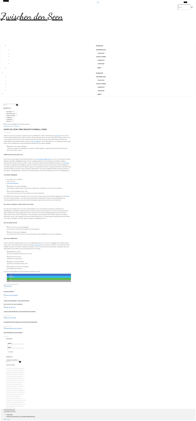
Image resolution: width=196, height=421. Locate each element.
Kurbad (9, 388)
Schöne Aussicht (20, 400)
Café (8, 284)
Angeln (9, 368)
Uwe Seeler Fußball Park (43, 159)
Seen (67, 196)
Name (10, 343)
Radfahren (17, 396)
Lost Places (16, 390)
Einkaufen (12, 376)
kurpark (15, 388)
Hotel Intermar (38, 245)
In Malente (99, 45)
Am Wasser (101, 63)
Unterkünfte (57, 135)
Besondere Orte (101, 49)
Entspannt (19, 376)
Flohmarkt (14, 378)
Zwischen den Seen (32, 16)
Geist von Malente (36, 141)
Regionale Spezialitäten (13, 398)
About (99, 67)
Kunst (22, 386)
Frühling (13, 380)
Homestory (10, 384)
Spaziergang (19, 401)
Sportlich (16, 284)
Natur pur (101, 53)
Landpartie (101, 60)
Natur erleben (13, 394)
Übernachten (10, 407)
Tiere (8, 405)
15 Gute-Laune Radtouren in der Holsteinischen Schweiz (20, 311)
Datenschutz (10, 414)
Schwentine (10, 400)
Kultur (16, 386)
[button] (9, 275)
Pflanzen (9, 396)
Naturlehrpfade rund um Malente (13, 332)
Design (16, 374)
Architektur (12, 370)
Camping (9, 374)
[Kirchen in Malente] (8, 286)
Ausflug (5, 284)
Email (10, 347)
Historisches (11, 284)
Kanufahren (18, 384)
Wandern (14, 405)
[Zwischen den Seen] (9, 410)
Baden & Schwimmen (12, 372)
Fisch (8, 378)
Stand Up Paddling (19, 403)
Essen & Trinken (101, 56)
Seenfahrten (10, 401)
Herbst (10, 382)
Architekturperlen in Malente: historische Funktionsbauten (20, 322)
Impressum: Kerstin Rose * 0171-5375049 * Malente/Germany (21, 416)
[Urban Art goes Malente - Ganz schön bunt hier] (11, 295)
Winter (21, 405)
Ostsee (21, 394)
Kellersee (66, 163)
